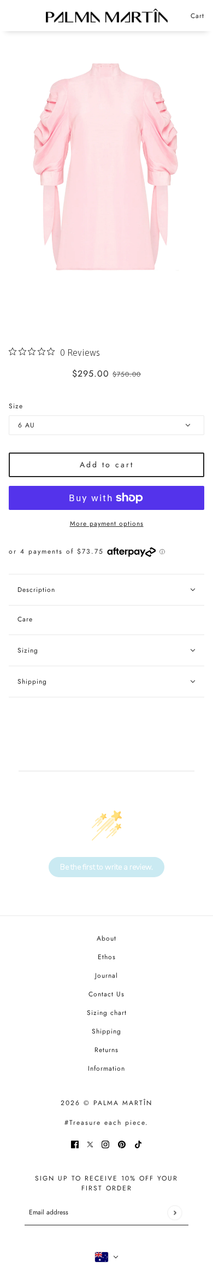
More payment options (107, 524)
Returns (106, 1050)
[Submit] (174, 1212)
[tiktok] (138, 1144)
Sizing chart (107, 1013)
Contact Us (106, 994)
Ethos (107, 957)
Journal (106, 975)
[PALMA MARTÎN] (107, 15)
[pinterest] (122, 1144)
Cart (197, 16)
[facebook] (75, 1144)
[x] (90, 1144)
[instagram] (105, 1144)
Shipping (106, 1031)
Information (106, 1068)
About (106, 938)
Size (16, 406)
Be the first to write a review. (106, 867)
